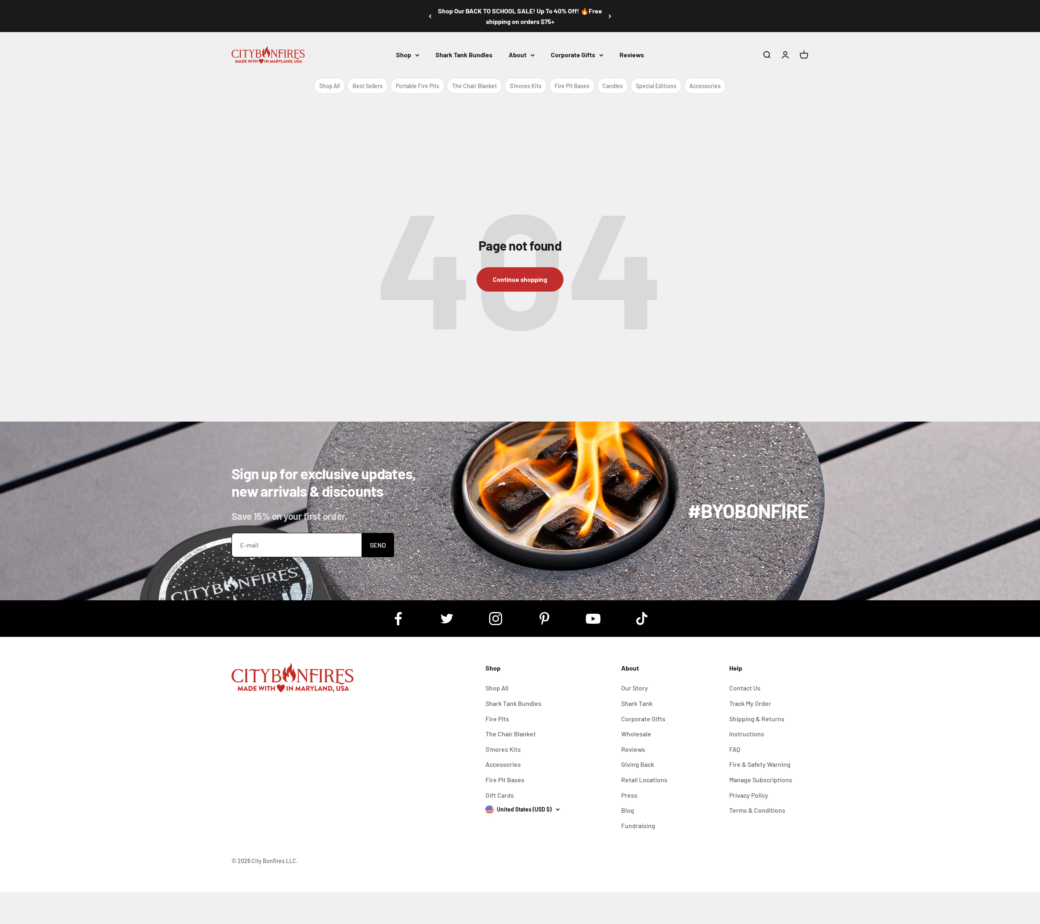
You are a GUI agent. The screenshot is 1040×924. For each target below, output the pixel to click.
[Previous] (430, 16)
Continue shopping (520, 279)
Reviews (632, 54)
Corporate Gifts (573, 54)
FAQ (734, 749)
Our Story (634, 688)
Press (629, 795)
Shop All (329, 85)
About (517, 54)
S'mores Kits (526, 85)
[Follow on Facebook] (398, 618)
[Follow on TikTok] (642, 618)
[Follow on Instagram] (496, 618)
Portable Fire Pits (417, 85)
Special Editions (656, 85)
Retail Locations (644, 779)
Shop (403, 54)
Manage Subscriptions (760, 779)
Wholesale (636, 734)
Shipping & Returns (756, 719)
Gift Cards (499, 795)
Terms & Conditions (757, 810)
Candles (612, 85)
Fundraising (638, 825)
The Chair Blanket (474, 85)
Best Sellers (368, 85)
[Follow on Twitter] (447, 618)
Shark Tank (636, 703)
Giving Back (637, 764)
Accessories (705, 85)
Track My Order (750, 703)
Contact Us (744, 688)
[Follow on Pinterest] (544, 618)
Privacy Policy (748, 795)
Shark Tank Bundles (464, 54)
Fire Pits (497, 719)
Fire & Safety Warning (760, 764)
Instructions (746, 734)
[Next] (610, 16)
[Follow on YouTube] (593, 618)
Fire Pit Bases (572, 85)
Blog (627, 810)
